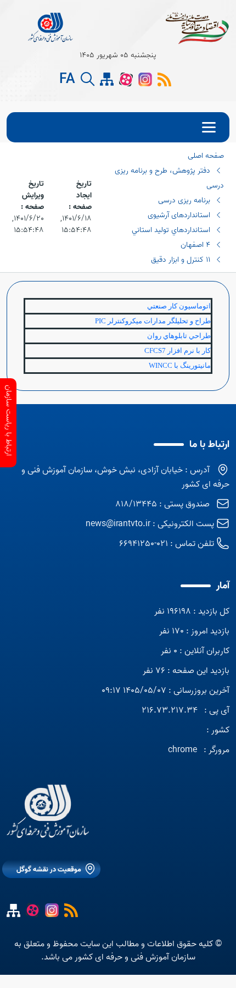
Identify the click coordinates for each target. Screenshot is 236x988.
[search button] (87, 79)
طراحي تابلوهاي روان (179, 336)
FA (67, 79)
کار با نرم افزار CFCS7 (177, 350)
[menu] (118, 127)
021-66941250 (143, 544)
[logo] (51, 27)
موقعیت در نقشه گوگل (48, 869)
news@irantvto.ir (118, 524)
